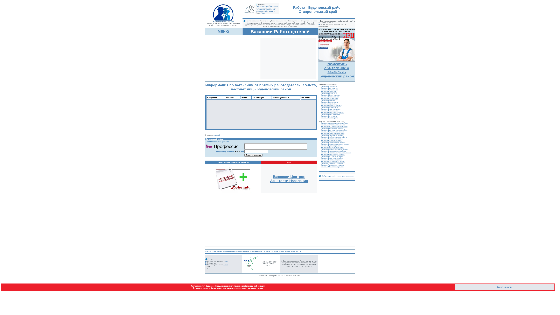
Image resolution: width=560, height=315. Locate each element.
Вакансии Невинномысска (330, 109)
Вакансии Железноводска (330, 95)
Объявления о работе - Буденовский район (228, 251)
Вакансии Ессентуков (329, 93)
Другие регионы (284, 251)
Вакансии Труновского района (332, 163)
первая (216, 135)
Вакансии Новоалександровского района (336, 153)
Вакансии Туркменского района (332, 165)
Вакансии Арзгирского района (332, 128)
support (226, 261)
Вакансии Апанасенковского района (334, 126)
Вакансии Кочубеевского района (333, 142)
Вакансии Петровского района (332, 156)
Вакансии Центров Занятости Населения (289, 179)
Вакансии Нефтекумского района (333, 151)
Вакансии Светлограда (329, 118)
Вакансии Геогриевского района (332, 133)
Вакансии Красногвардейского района (335, 144)
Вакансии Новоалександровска (332, 112)
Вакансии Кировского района (331, 140)
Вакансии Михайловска (329, 107)
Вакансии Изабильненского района (334, 137)
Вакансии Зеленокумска (330, 97)
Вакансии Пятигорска (329, 116)
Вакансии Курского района (331, 146)
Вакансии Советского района (331, 160)
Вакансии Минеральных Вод (331, 105)
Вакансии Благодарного (329, 88)
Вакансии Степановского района (333, 161)
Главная (208, 251)
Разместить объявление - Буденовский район (261, 251)
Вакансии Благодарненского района (334, 130)
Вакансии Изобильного (329, 98)
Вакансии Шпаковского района (332, 167)
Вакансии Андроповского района (333, 125)
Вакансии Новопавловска (330, 114)
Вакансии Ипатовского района (332, 139)
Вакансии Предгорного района (332, 158)
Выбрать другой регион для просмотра (338, 176)
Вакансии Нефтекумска (329, 111)
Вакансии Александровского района (334, 123)
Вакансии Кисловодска (329, 102)
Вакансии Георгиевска (329, 91)
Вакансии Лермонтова (329, 104)
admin (226, 265)
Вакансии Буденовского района (332, 132)
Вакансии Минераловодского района (334, 149)
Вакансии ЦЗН (296, 251)
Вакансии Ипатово (328, 100)
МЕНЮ (223, 32)
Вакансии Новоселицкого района (333, 154)
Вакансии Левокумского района (332, 147)
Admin (263, 13)
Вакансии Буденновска (329, 90)
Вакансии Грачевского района (332, 135)
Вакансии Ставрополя (329, 86)
